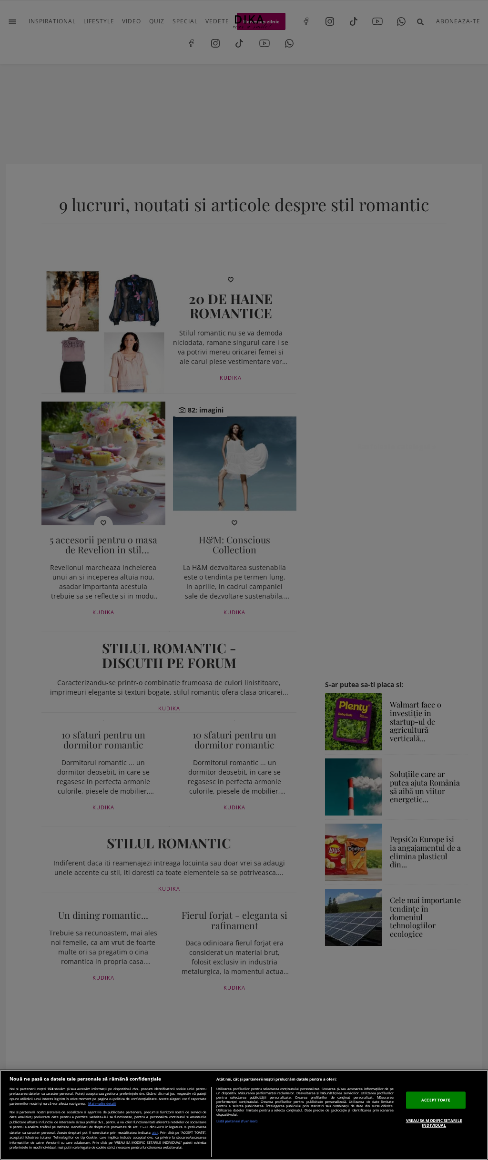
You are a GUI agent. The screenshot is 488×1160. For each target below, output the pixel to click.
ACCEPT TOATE (435, 1099)
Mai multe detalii (102, 1103)
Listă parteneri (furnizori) (236, 1121)
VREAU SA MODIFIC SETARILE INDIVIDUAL (434, 1123)
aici (155, 1132)
